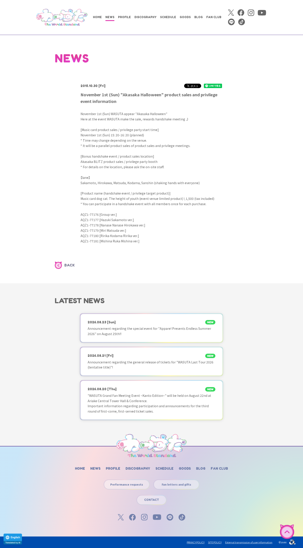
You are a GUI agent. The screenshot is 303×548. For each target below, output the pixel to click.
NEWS (109, 17)
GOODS (185, 17)
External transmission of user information (248, 542)
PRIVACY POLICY (196, 542)
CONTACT (151, 500)
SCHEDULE (168, 17)
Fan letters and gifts (176, 484)
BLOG (198, 17)
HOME (97, 17)
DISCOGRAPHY (145, 17)
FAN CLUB (213, 17)
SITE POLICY (215, 542)
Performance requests (126, 484)
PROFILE (124, 17)
